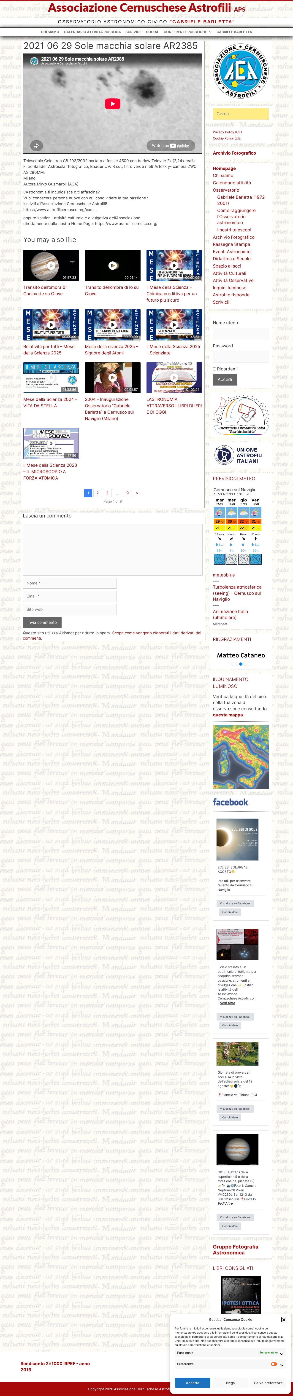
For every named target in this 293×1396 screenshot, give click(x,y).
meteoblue (224, 575)
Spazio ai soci (227, 266)
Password (223, 345)
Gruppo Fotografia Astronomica (235, 1250)
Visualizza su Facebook (235, 903)
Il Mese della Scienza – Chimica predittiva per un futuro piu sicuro (171, 294)
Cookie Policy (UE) (227, 138)
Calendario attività (232, 182)
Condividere (230, 912)
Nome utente (226, 322)
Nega (230, 1383)
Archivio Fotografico (234, 237)
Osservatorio (226, 190)
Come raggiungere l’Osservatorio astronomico (236, 216)
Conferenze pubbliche (185, 32)
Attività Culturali (229, 273)
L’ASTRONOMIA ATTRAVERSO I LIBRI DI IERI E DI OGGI (174, 406)
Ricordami (227, 369)
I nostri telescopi (234, 230)
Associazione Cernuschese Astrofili (139, 8)
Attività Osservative (233, 280)
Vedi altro (227, 1003)
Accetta (192, 1383)
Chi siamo (50, 32)
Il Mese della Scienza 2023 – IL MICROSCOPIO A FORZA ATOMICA (50, 472)
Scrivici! (133, 32)
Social (152, 32)
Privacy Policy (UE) (227, 132)
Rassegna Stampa (231, 244)
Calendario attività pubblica (92, 32)
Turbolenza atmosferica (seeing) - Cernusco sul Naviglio (237, 593)
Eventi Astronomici (232, 251)
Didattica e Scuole (232, 258)
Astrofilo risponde (231, 294)
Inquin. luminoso (229, 287)
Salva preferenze (268, 1383)
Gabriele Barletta (234, 32)
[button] (284, 1319)
